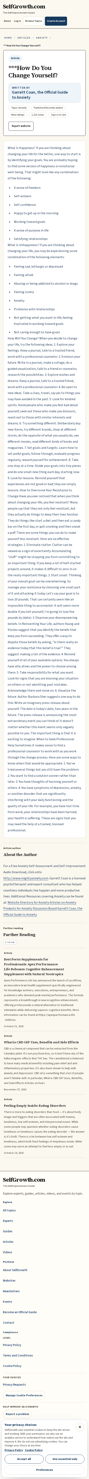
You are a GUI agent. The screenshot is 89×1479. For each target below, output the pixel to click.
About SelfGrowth (15, 1270)
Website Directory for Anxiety (28, 902)
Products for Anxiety (17, 908)
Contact (8, 1323)
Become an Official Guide (20, 1312)
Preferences (44, 1470)
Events (7, 1302)
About (7, 21)
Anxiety (42, 38)
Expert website (21, 126)
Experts (8, 1221)
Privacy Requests (14, 1385)
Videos (7, 1252)
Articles (23, 38)
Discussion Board (45, 908)
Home (8, 38)
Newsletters (11, 1291)
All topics (9, 1210)
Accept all (24, 1459)
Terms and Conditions (18, 1355)
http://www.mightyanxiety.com (25, 878)
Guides (7, 1231)
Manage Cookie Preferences (24, 1395)
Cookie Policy (12, 1366)
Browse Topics (33, 21)
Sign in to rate (58, 115)
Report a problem (17, 1414)
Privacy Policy (12, 1345)
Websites (9, 1281)
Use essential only (65, 1459)
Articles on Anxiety (63, 902)
